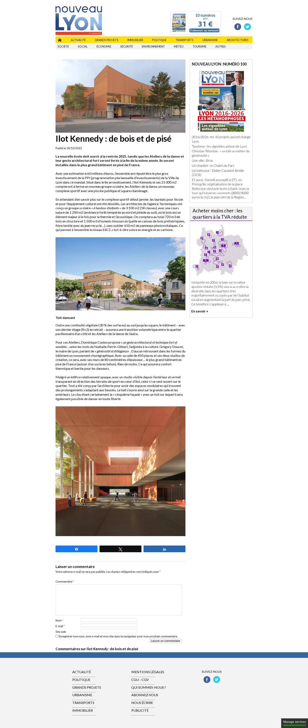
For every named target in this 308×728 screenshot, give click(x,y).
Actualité (78, 40)
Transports (184, 40)
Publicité (140, 710)
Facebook (237, 26)
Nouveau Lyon (60, 39)
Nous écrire (142, 703)
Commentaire (65, 581)
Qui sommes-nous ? (148, 687)
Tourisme (199, 46)
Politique (159, 40)
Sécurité (126, 46)
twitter (247, 26)
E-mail (60, 626)
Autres (220, 46)
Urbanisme (210, 40)
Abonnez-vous (144, 695)
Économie (104, 46)
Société (63, 46)
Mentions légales (147, 672)
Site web (61, 631)
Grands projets (106, 40)
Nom (59, 620)
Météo (179, 46)
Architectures (237, 40)
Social (83, 46)
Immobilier (135, 40)
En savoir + (199, 311)
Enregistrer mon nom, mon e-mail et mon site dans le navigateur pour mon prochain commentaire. (118, 636)
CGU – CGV (140, 680)
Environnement (153, 46)
